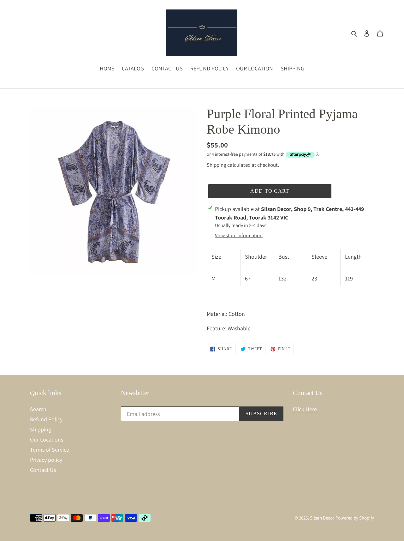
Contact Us (43, 469)
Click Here (305, 409)
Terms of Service (49, 449)
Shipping (216, 164)
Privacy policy (46, 459)
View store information (239, 235)
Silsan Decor (322, 518)
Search (38, 409)
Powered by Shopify (355, 518)
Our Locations (46, 439)
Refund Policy (46, 419)
